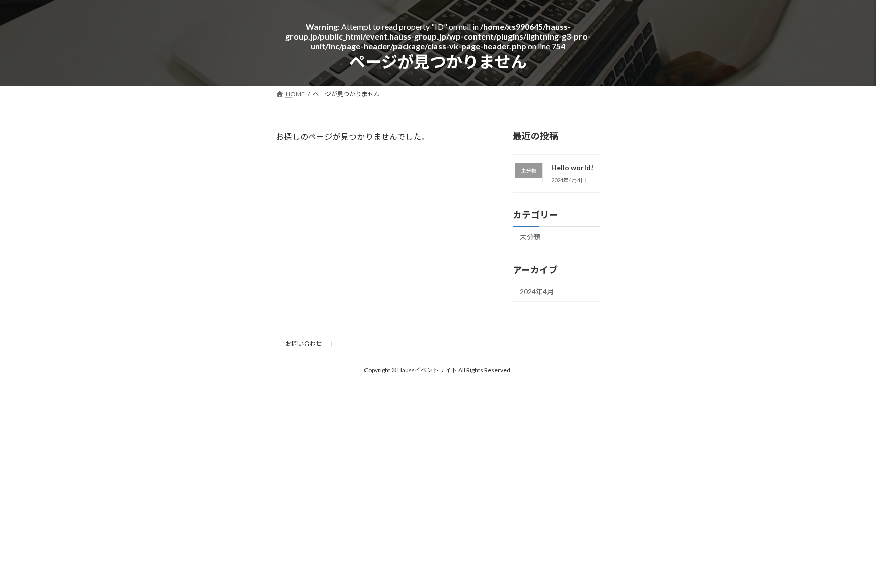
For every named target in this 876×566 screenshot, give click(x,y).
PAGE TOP (840, 490)
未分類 (530, 237)
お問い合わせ (303, 343)
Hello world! (573, 167)
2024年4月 (537, 291)
